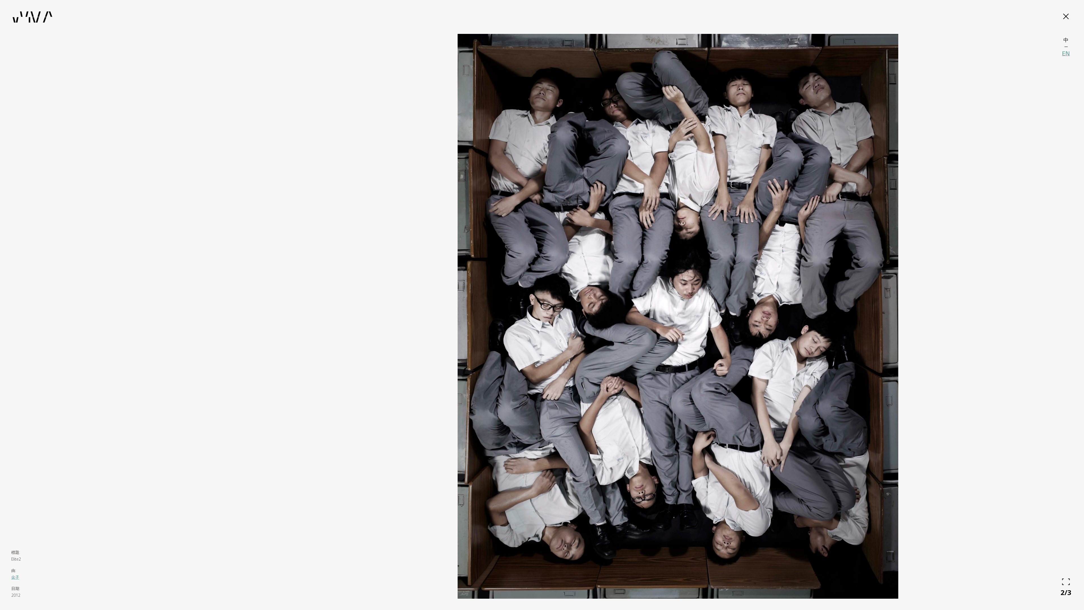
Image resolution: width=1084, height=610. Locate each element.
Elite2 (16, 559)
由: (13, 570)
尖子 (15, 577)
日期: (15, 588)
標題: (15, 552)
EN (1066, 53)
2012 (15, 595)
